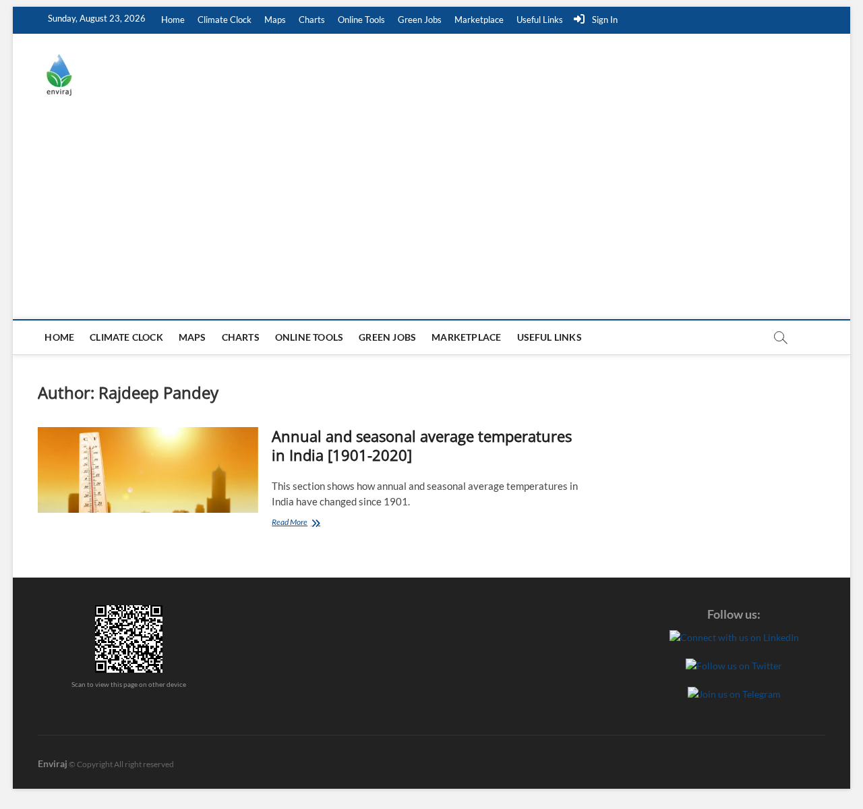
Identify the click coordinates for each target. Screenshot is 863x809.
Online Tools (361, 19)
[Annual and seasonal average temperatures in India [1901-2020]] (148, 470)
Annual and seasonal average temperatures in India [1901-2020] (422, 445)
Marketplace (479, 19)
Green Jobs (420, 19)
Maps (275, 19)
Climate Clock (224, 19)
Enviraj (52, 763)
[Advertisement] (431, 217)
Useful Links (539, 19)
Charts (312, 19)
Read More (311, 523)
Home (173, 19)
